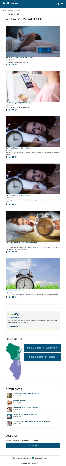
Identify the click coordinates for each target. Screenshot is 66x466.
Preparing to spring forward (15, 290)
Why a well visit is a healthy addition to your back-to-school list (31, 421)
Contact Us (23, 462)
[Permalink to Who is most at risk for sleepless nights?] (33, 41)
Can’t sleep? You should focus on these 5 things (21, 243)
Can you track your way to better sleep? (19, 103)
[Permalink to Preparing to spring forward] (33, 273)
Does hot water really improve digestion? (25, 414)
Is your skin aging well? (19, 400)
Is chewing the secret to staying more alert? (26, 407)
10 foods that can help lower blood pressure (26, 393)
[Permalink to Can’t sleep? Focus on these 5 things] (33, 131)
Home (4, 10)
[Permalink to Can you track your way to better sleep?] (33, 86)
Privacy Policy (41, 462)
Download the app (13, 326)
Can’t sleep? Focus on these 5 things (18, 148)
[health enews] (10, 4)
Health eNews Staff (32, 462)
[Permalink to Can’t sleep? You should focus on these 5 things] (33, 226)
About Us (17, 462)
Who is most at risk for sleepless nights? (19, 57)
